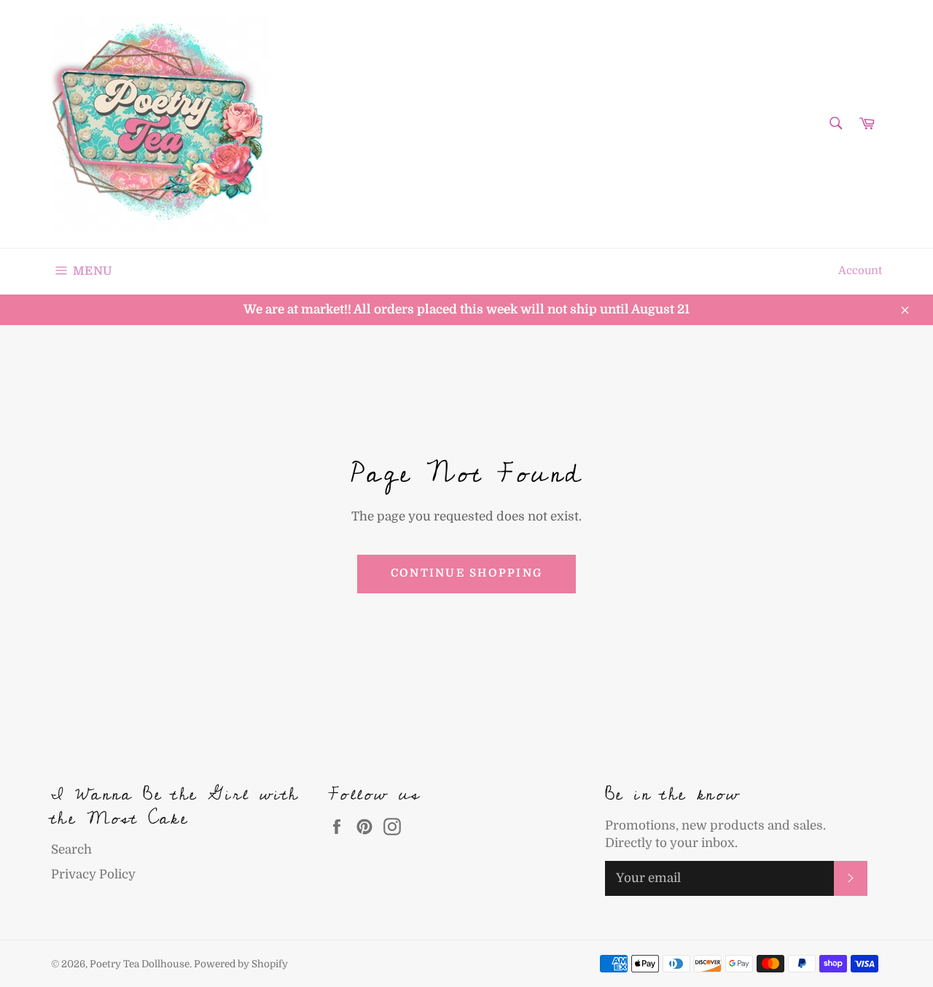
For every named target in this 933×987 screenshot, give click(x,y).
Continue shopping (466, 573)
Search (71, 850)
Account (860, 271)
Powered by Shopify (241, 964)
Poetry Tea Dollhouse (140, 964)
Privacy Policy (93, 874)
